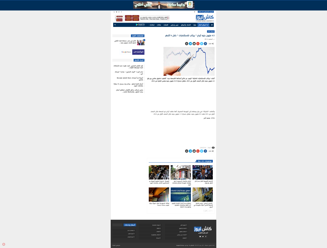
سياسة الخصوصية (180, 245)
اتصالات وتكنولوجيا (155, 235)
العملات (166, 25)
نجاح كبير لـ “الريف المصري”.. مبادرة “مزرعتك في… (129, 72)
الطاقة (158, 228)
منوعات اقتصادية (156, 225)
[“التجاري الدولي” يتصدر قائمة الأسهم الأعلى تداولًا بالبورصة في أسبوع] (202, 194)
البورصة (209, 147)
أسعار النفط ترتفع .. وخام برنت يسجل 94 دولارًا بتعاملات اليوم (128, 85)
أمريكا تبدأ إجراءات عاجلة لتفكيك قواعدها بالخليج (130, 79)
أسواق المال (202, 25)
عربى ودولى (174, 25)
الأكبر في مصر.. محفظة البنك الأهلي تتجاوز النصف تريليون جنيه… (125, 42)
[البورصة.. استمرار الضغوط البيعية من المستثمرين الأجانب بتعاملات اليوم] (159, 172)
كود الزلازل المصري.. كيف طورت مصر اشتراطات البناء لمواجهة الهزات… (128, 66)
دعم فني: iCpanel (116, 245)
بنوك (194, 25)
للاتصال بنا (191, 245)
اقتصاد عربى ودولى (181, 235)
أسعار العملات (130, 237)
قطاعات (152, 25)
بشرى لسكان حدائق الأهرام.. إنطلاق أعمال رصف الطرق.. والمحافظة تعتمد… (129, 91)
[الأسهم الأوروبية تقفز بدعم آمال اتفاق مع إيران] (202, 172)
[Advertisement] (180, 96)
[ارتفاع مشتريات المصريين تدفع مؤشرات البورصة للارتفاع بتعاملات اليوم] (181, 172)
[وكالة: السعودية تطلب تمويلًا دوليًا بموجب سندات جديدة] (159, 194)
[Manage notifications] (3, 244)
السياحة (158, 238)
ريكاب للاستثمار (203, 147)
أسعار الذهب (131, 234)
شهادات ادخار (131, 230)
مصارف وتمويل (182, 231)
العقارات (184, 238)
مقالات (159, 25)
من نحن (186, 245)
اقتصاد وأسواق (186, 25)
